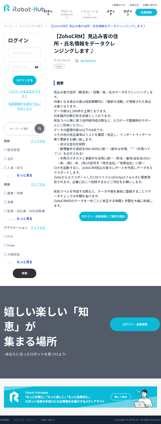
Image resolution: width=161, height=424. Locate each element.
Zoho (59, 66)
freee (10, 245)
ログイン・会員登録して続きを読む (103, 216)
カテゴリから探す (31, 26)
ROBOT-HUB (24, 8)
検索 (39, 129)
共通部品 (13, 254)
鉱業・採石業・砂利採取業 (25, 211)
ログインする (24, 80)
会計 (10, 158)
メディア (110, 13)
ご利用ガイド (119, 4)
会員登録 (146, 12)
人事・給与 (14, 167)
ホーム (8, 26)
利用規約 (4, 419)
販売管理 (13, 149)
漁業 (10, 201)
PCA (9, 236)
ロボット (48, 13)
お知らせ (134, 4)
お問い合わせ (150, 4)
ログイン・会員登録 (135, 324)
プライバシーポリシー (25, 419)
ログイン (127, 13)
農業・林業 (14, 193)
